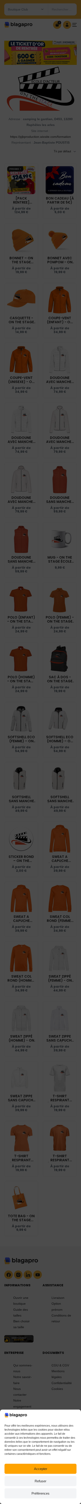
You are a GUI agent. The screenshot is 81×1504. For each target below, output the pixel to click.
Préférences (41, 1493)
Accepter (40, 1469)
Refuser (40, 1481)
